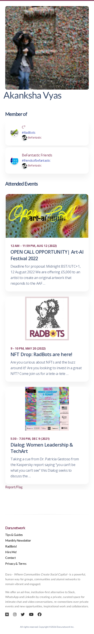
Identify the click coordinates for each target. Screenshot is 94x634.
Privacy (10, 563)
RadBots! (11, 546)
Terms (22, 563)
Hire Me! (11, 552)
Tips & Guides (14, 535)
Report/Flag (14, 487)
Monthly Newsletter (18, 540)
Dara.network (15, 528)
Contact (10, 558)
